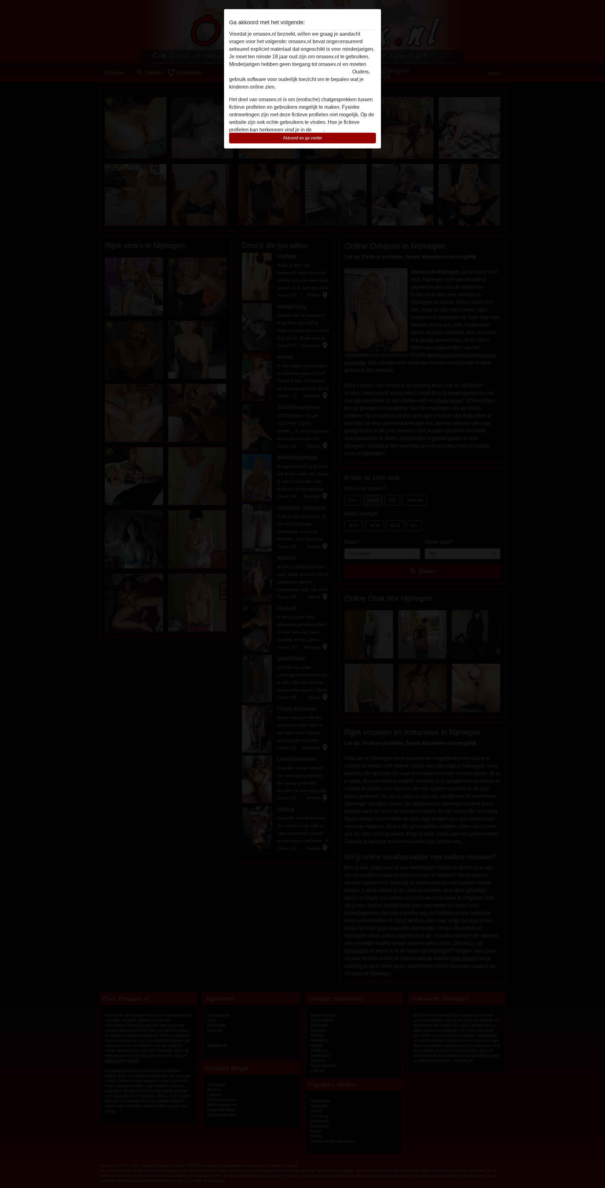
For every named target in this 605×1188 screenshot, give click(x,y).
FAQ (318, 129)
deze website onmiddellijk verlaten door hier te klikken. (290, 71)
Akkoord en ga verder (302, 138)
